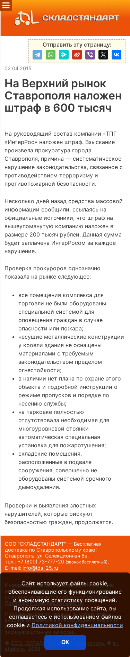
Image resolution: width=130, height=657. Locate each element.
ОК (65, 642)
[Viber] (90, 55)
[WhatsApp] (51, 55)
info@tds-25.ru (40, 568)
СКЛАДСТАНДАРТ (80, 18)
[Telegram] (37, 55)
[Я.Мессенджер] (64, 55)
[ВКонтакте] (116, 55)
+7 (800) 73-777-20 (62, 561)
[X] (103, 55)
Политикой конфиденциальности (77, 625)
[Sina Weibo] (77, 55)
